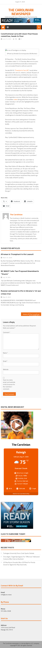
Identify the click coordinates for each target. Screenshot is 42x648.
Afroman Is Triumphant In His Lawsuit (17, 254)
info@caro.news (6, 594)
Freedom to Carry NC (22, 70)
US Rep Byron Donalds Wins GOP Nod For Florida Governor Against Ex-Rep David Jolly (19, 563)
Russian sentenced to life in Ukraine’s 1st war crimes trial (21, 292)
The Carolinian (16, 214)
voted (15, 99)
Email (5, 361)
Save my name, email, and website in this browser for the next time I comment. (9, 384)
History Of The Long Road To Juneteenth (31, 314)
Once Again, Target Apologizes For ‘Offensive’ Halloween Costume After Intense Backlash (21, 558)
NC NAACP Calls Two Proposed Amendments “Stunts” (20, 272)
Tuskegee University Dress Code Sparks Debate (18, 553)
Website (5, 369)
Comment (6, 332)
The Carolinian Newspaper (21, 11)
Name (5, 353)
